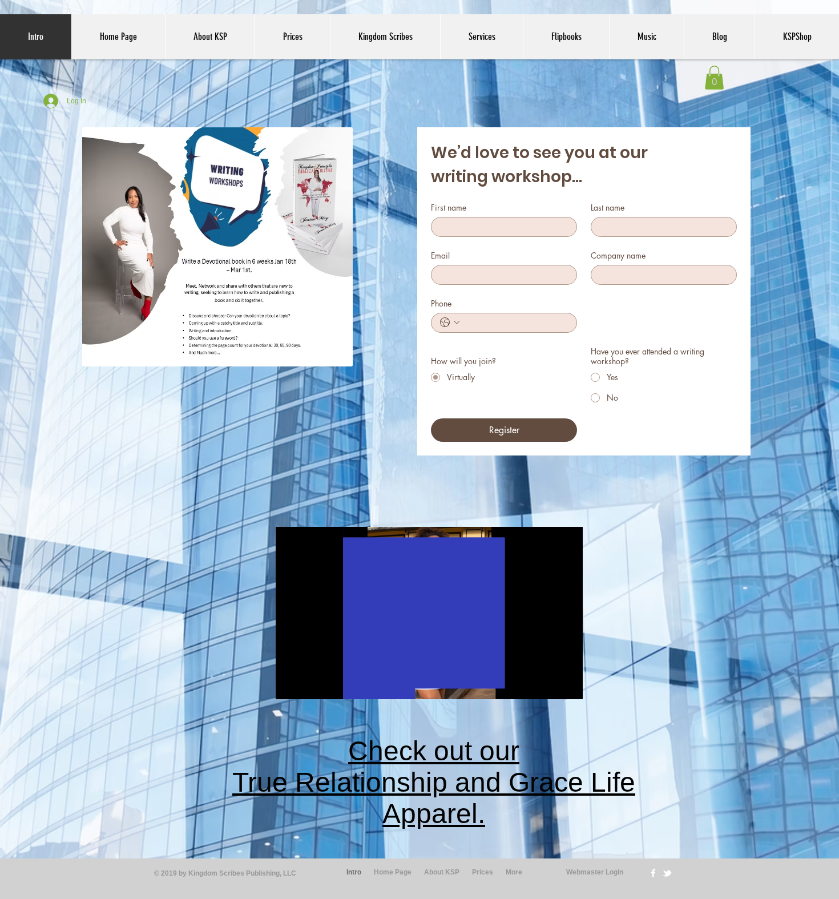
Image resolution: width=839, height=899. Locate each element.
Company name (618, 255)
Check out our (433, 751)
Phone (441, 303)
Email (440, 255)
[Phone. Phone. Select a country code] (449, 322)
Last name (607, 207)
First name (448, 207)
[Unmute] (309, 683)
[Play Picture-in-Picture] (547, 683)
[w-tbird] (666, 873)
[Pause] (290, 683)
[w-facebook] (653, 873)
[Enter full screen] (567, 683)
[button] (714, 78)
